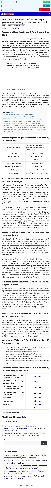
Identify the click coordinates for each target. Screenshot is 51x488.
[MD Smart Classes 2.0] (7, 14)
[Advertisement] (25, 485)
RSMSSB (34, 426)
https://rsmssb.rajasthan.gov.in (37, 173)
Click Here (37, 382)
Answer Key (12, 426)
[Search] (44, 443)
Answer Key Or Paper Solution (37, 170)
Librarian (29, 426)
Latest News (21, 426)
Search (6, 440)
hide (12, 112)
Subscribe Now (45, 10)
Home (6, 426)
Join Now (47, 2)
